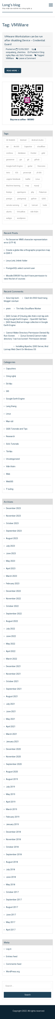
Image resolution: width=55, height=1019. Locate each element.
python (34, 199)
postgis (9, 199)
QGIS (44, 199)
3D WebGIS (10, 140)
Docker (33, 153)
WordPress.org (13, 971)
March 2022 (11, 659)
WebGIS (9, 481)
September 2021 (14, 689)
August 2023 (12, 538)
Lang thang (11, 406)
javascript (27, 173)
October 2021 (12, 681)
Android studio (37, 140)
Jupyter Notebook (13, 179)
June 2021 (11, 711)
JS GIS (38, 173)
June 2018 (11, 877)
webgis (9, 218)
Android (23, 140)
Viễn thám (10, 466)
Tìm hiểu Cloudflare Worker (28, 308)
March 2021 (11, 734)
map (27, 186)
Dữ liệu (9, 384)
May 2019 (10, 794)
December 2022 (13, 591)
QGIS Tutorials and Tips (16, 429)
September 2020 (14, 764)
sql (25, 205)
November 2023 (13, 516)
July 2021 (10, 704)
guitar (30, 166)
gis (21, 160)
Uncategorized (13, 459)
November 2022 (13, 598)
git (28, 160)
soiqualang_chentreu (16, 52)
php (32, 192)
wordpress (21, 218)
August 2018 (12, 862)
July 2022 (10, 629)
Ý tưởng (9, 489)
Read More (12, 70)
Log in (8, 949)
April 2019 (10, 802)
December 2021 (13, 666)
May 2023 (10, 561)
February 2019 (12, 817)
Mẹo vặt (15, 55)
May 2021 (10, 719)
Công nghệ (11, 376)
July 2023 (10, 546)
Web (8, 474)
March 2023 (11, 576)
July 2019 (10, 787)
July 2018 (10, 869)
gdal (43, 153)
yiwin (8, 308)
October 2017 (12, 892)
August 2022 (12, 621)
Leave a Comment (27, 58)
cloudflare (41, 147)
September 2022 (14, 613)
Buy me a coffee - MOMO (22, 119)
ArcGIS (16, 147)
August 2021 (12, 696)
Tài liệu (9, 451)
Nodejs (9, 192)
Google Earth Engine (14, 166)
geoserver (10, 160)
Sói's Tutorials (26, 55)
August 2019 (12, 779)
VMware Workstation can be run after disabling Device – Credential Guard (24, 40)
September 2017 (14, 899)
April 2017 (10, 930)
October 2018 (12, 847)
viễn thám (34, 212)
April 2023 (10, 568)
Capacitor (28, 147)
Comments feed (13, 964)
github (36, 160)
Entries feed (11, 956)
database (22, 153)
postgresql (21, 199)
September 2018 (14, 854)
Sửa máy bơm (12, 298)
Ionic (8, 173)
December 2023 (13, 508)
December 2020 (13, 749)
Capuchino (11, 368)
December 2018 (13, 832)
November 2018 (13, 839)
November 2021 (13, 674)
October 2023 (12, 523)
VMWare (10, 58)
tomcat (35, 205)
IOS (16, 173)
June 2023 (11, 553)
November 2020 (13, 756)
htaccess (41, 166)
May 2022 (10, 644)
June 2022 (11, 636)
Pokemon (43, 192)
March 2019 (11, 809)
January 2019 (12, 824)
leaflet (27, 179)
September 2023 (14, 531)
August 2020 (12, 772)
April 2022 (10, 651)
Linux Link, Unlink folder (16, 260)
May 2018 (10, 884)
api (7, 147)
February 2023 (12, 583)
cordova (9, 153)
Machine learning (13, 186)
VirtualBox (21, 212)
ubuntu (9, 212)
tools (45, 205)
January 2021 (12, 741)
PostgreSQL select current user (20, 268)
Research (10, 436)
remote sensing (12, 205)
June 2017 (11, 914)
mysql (36, 186)
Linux (37, 179)
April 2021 (10, 726)
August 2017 (12, 907)
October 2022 (12, 606)
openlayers (21, 192)
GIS (7, 391)
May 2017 (10, 922)
